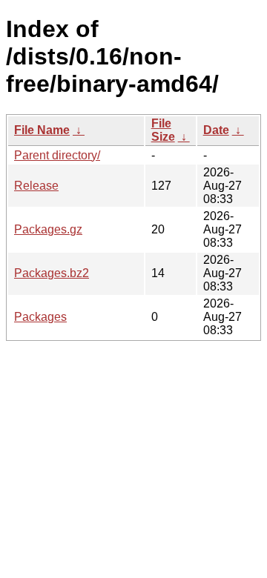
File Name (42, 130)
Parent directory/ (57, 155)
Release (36, 185)
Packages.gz (48, 229)
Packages (40, 316)
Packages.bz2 (51, 273)
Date (216, 130)
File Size (163, 130)
